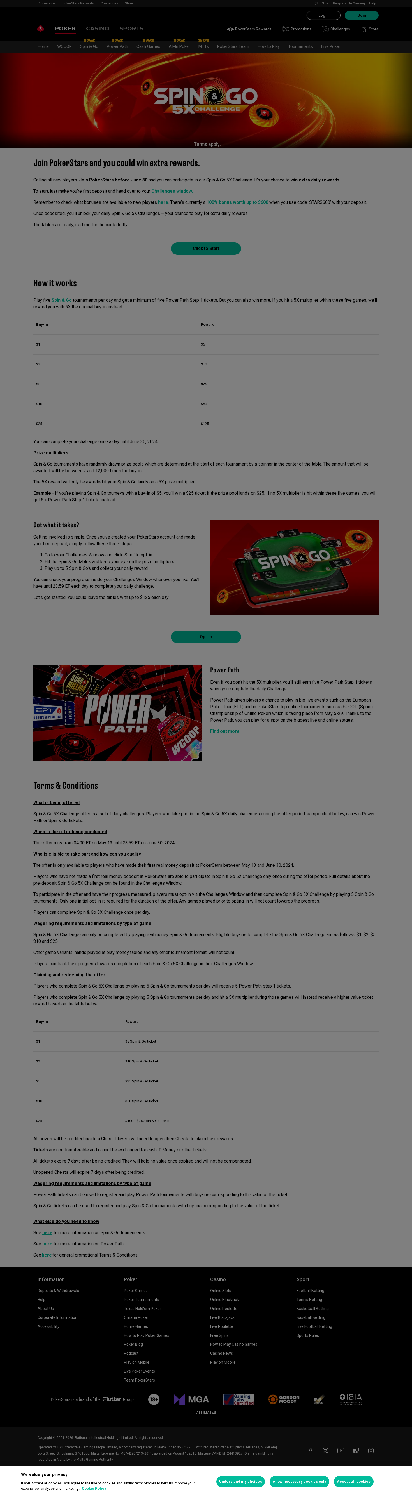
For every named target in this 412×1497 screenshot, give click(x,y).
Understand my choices (240, 1481)
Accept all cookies (353, 1481)
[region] (206, 1481)
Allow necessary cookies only (300, 1481)
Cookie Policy (94, 1488)
